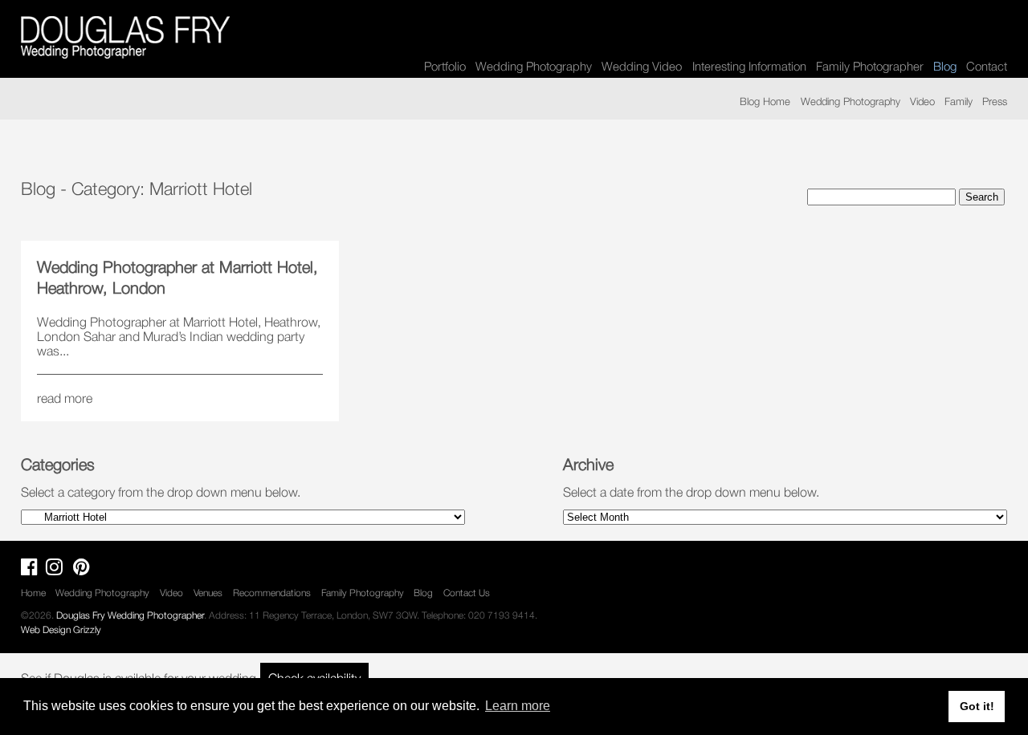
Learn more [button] (517, 706)
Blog (423, 593)
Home (33, 593)
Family (958, 101)
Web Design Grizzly (61, 629)
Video (922, 101)
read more (64, 398)
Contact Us (466, 593)
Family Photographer (870, 66)
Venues (208, 593)
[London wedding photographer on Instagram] (58, 570)
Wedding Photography (533, 66)
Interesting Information (749, 66)
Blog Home (765, 101)
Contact (986, 66)
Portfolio (445, 66)
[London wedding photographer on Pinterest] (85, 570)
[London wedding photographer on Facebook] (33, 570)
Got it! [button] (977, 706)
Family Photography (362, 593)
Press (994, 101)
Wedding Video (642, 66)
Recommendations (272, 593)
